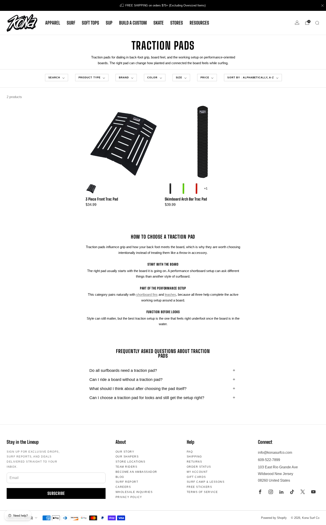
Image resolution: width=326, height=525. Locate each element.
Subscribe (56, 493)
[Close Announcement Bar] (322, 5)
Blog (120, 477)
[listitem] (163, 5)
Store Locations (130, 461)
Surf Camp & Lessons (206, 481)
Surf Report (127, 481)
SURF (71, 22)
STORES (176, 22)
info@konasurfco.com (275, 452)
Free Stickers (199, 486)
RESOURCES (199, 22)
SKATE (158, 22)
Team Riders (126, 466)
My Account (197, 471)
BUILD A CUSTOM (133, 22)
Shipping (194, 456)
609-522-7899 (269, 460)
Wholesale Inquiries (134, 492)
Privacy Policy (129, 497)
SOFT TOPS (90, 22)
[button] (56, 77)
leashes (170, 294)
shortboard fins (147, 294)
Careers (123, 486)
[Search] (317, 23)
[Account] (297, 22)
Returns (194, 461)
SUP (109, 22)
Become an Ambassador (136, 471)
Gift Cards (196, 477)
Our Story (125, 451)
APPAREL (52, 22)
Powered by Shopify (274, 517)
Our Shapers (127, 456)
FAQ (190, 451)
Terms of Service (202, 492)
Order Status (199, 466)
